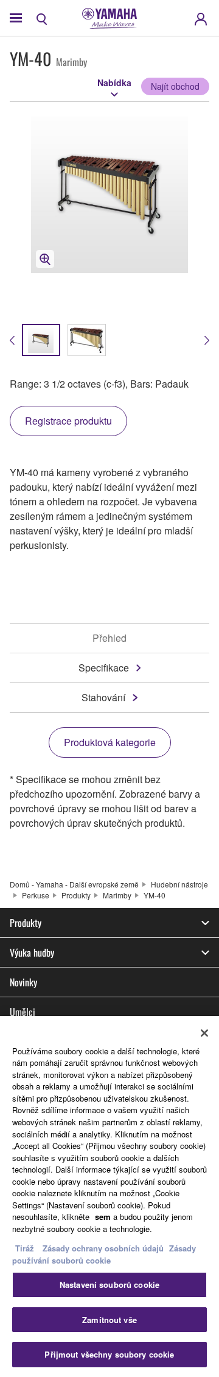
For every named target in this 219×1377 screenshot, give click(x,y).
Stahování (103, 697)
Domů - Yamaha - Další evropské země (74, 884)
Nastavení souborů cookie (109, 1284)
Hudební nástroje (179, 884)
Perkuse (35, 895)
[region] (109, 1196)
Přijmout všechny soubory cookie (109, 1354)
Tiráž (24, 1248)
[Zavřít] (204, 1033)
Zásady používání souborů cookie (104, 1254)
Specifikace (103, 668)
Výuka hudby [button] (32, 952)
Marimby (117, 895)
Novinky (23, 982)
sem (103, 1216)
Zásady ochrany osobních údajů (103, 1248)
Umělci (22, 1012)
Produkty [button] (25, 922)
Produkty (76, 895)
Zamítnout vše (109, 1319)
